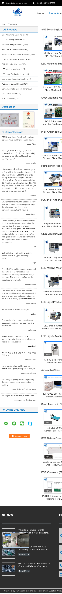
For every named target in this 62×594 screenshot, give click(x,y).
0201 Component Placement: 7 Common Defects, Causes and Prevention (34, 565)
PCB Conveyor (8, 98)
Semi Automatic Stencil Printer (15, 89)
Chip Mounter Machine (12, 64)
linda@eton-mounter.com (17, 3)
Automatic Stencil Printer (12, 84)
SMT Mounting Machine (12, 35)
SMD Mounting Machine (12, 44)
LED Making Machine (11, 69)
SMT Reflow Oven (9, 94)
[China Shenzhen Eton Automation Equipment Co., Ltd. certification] (9, 119)
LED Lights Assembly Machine (15, 79)
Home (40, 13)
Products (54, 13)
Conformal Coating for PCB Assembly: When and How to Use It (33, 548)
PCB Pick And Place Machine (14, 59)
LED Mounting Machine (12, 39)
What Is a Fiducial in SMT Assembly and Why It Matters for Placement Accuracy (33, 531)
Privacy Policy (9, 591)
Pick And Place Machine (12, 49)
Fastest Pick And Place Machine (16, 54)
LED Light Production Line (13, 74)
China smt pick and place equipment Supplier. (37, 591)
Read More (24, 554)
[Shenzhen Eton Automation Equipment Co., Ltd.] (17, 12)
